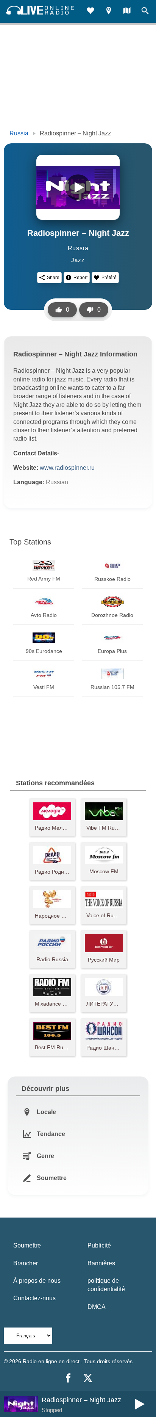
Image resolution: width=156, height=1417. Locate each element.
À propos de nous (37, 1280)
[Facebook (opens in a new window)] (68, 1378)
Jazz (77, 260)
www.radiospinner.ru (67, 467)
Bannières (101, 1263)
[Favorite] (90, 11)
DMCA (96, 1307)
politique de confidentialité (106, 1284)
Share (53, 277)
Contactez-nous (34, 1298)
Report (80, 277)
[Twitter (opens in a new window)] (88, 1378)
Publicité (99, 1245)
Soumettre (27, 1245)
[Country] (127, 11)
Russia (18, 133)
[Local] (109, 11)
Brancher (25, 1263)
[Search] (145, 11)
